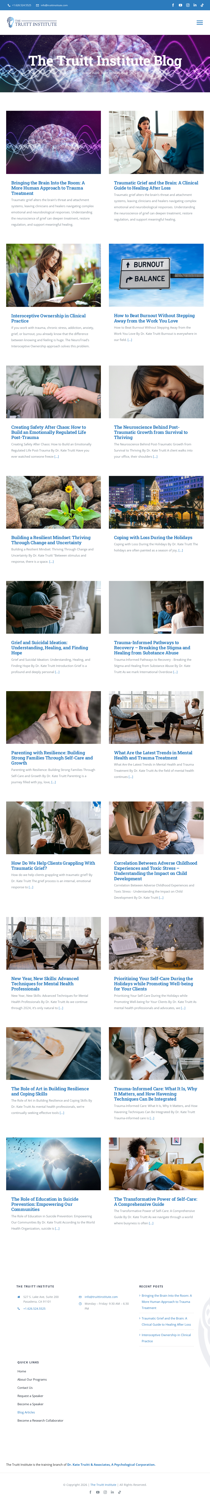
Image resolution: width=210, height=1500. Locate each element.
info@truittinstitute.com (101, 1297)
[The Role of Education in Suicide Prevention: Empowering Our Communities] (53, 1164)
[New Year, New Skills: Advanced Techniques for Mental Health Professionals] (53, 943)
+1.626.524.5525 (34, 1308)
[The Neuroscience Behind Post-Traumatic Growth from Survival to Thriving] (156, 392)
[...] (130, 340)
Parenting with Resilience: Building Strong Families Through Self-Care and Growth (47, 717)
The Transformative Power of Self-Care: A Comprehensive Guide (150, 1163)
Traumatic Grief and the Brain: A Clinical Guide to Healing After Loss (150, 142)
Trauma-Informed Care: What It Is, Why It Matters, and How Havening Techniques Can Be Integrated (150, 1053)
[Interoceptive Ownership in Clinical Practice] (53, 275)
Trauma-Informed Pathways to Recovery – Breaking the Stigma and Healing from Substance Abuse (150, 607)
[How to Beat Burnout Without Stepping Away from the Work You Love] (156, 275)
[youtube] (180, 5)
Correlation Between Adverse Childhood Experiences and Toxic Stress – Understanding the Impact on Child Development (150, 827)
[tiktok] (202, 5)
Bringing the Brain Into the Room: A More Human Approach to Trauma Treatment (47, 142)
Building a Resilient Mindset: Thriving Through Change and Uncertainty (47, 502)
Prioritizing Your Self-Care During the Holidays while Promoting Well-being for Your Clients (150, 943)
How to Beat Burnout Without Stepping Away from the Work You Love (150, 275)
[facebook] (173, 5)
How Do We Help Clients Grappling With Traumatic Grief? (47, 827)
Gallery (59, 142)
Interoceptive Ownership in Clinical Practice (47, 275)
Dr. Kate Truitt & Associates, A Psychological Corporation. (111, 1464)
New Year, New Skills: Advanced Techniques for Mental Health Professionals (47, 943)
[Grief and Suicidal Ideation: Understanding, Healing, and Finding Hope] (53, 607)
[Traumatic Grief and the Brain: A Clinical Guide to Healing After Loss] (156, 142)
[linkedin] (195, 5)
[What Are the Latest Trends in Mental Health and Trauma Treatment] (156, 717)
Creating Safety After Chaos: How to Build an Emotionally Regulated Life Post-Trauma (47, 392)
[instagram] (187, 5)
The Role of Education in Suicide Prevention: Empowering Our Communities (47, 1163)
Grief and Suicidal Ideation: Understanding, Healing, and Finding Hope (47, 607)
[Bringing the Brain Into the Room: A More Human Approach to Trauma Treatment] (53, 142)
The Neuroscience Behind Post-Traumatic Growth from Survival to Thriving (150, 392)
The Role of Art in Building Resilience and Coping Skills (47, 1053)
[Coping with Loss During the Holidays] (156, 502)
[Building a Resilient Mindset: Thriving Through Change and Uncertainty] (53, 502)
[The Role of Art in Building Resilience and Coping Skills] (53, 1053)
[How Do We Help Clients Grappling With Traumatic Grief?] (53, 827)
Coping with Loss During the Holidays (150, 502)
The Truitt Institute (103, 1485)
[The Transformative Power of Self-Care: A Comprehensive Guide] (156, 1164)
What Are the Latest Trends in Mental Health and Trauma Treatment (150, 717)
